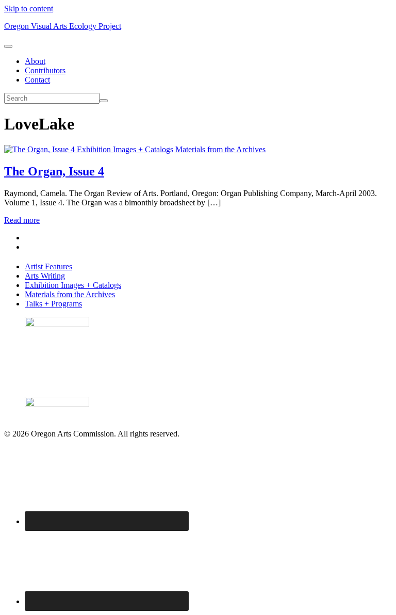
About (35, 61)
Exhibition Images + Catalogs (125, 149)
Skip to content (28, 8)
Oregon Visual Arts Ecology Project (62, 26)
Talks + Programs (53, 303)
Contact (37, 79)
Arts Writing (45, 275)
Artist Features (48, 266)
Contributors (45, 70)
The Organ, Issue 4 (54, 171)
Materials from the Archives (220, 149)
